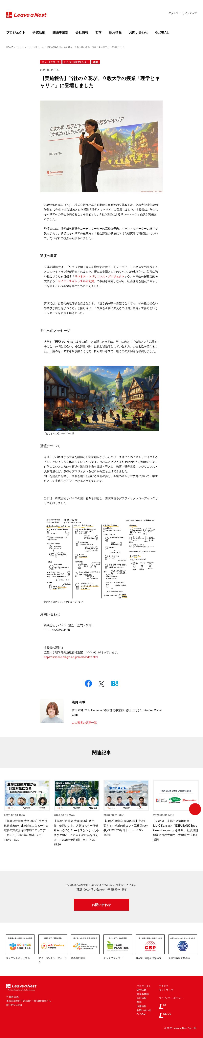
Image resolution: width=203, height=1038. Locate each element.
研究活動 (39, 32)
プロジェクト (15, 32)
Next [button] (195, 809)
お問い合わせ (138, 32)
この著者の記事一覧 (84, 722)
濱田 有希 (78, 702)
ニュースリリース (50, 61)
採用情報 (115, 32)
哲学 (99, 32)
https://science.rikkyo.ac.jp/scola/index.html (71, 657)
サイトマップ (189, 13)
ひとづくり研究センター (76, 61)
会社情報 (82, 32)
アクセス (173, 13)
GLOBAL (162, 32)
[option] (27, 811)
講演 (95, 61)
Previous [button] (8, 809)
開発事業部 (60, 32)
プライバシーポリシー (171, 998)
